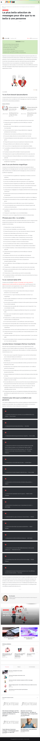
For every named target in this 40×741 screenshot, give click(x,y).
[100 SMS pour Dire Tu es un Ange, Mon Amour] (5, 114)
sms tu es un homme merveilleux (31, 654)
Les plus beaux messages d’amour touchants (13, 51)
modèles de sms (9, 6)
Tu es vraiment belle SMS (9, 49)
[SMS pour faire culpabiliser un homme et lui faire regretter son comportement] (20, 650)
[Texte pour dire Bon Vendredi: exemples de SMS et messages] (5, 682)
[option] (20, 614)
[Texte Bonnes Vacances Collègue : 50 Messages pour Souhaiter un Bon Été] (10, 723)
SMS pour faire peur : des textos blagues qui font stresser (7, 654)
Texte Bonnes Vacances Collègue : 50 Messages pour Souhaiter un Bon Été (10, 731)
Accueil (4, 6)
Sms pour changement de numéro (15, 670)
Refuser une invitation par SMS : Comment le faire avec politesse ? (12, 614)
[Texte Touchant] (10, 2)
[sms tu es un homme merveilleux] (32, 650)
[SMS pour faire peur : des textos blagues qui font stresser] (7, 650)
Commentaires (32, 666)
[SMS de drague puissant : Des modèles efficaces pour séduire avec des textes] (5, 686)
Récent (19, 666)
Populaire (7, 666)
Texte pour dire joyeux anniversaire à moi (17, 675)
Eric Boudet (6, 38)
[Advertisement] (20, 29)
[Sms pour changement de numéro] (5, 672)
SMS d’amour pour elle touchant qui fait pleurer (18, 689)
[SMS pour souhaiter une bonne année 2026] (5, 108)
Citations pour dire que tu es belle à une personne (14, 52)
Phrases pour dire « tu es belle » (10, 47)
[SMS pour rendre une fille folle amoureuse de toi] (23, 108)
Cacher (22, 41)
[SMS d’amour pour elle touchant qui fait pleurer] (5, 691)
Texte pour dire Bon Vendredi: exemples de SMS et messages (21, 680)
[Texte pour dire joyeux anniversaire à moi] (5, 677)
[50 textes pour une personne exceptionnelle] (29, 723)
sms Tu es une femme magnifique (11, 45)
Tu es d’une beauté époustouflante (11, 44)
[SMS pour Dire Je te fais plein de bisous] (23, 114)
